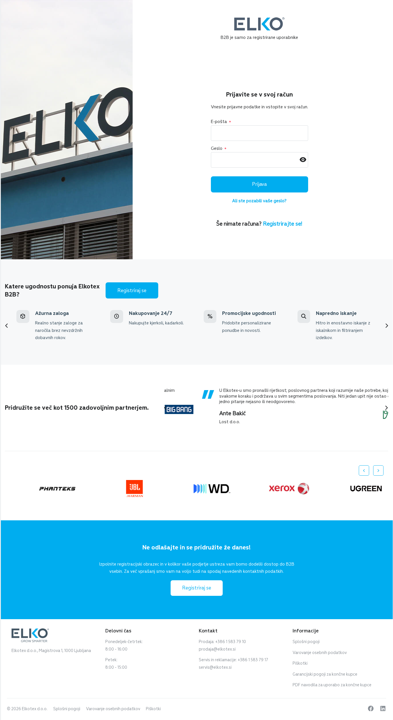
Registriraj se (131, 290)
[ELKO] (259, 20)
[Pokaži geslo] (303, 160)
